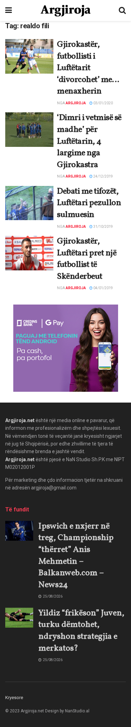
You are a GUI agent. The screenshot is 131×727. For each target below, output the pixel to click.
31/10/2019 (103, 226)
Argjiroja (76, 103)
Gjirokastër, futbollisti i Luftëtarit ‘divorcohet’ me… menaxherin (88, 68)
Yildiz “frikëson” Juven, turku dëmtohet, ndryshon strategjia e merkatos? (81, 630)
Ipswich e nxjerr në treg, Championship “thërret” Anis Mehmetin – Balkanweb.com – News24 (76, 555)
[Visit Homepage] (65, 10)
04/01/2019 (103, 288)
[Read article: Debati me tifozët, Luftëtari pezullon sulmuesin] (29, 203)
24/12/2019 (103, 176)
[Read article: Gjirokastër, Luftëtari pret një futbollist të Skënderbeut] (29, 253)
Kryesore (14, 697)
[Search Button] (122, 10)
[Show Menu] (8, 10)
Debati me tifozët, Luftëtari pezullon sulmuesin (89, 203)
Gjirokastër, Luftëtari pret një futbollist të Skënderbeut (86, 259)
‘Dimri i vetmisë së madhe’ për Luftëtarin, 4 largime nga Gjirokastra (89, 141)
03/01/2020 (103, 103)
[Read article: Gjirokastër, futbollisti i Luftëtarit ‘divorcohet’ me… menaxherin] (29, 56)
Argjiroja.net (20, 420)
